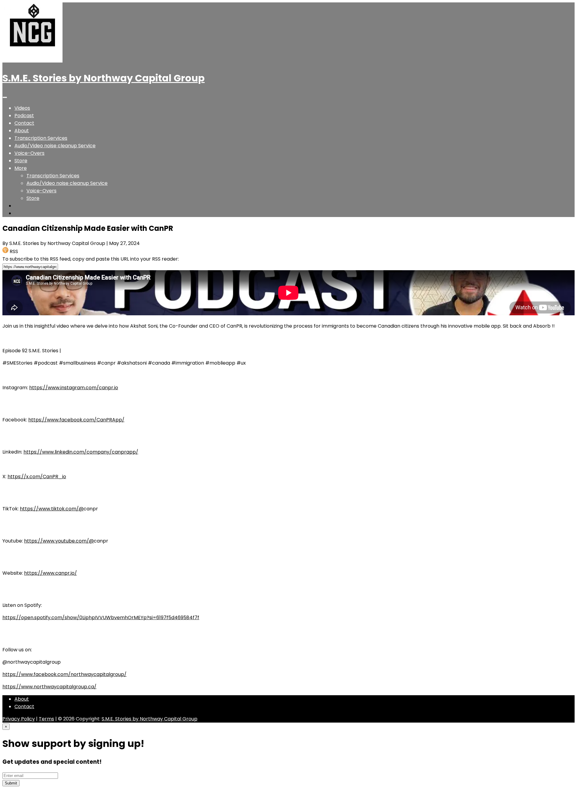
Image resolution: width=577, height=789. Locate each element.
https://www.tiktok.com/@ (52, 508)
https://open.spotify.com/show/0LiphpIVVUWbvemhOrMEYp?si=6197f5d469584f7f (100, 617)
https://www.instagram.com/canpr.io (73, 387)
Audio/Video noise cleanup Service (55, 145)
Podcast (24, 115)
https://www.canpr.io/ (50, 573)
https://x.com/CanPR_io (37, 476)
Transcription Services (40, 138)
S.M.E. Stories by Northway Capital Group (103, 78)
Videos (22, 108)
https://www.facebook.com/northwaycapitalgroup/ (64, 674)
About (21, 130)
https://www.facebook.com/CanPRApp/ (76, 419)
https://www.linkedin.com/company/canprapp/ (80, 451)
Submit (11, 783)
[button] (20, 168)
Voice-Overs (29, 153)
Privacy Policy (18, 718)
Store (20, 160)
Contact (24, 123)
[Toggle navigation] (4, 97)
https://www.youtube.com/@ (59, 540)
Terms (46, 718)
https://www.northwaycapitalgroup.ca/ (49, 686)
